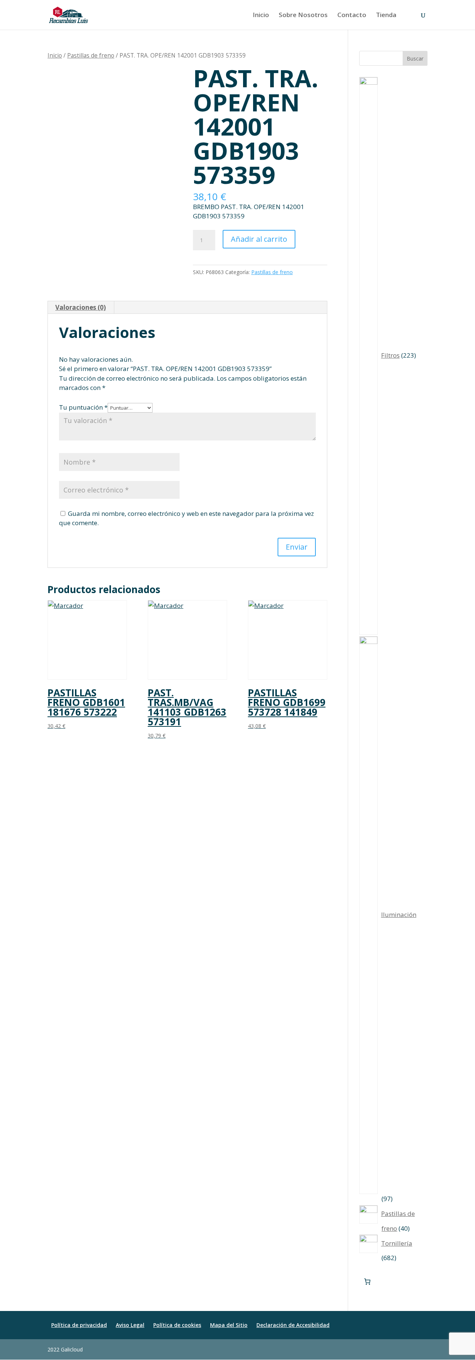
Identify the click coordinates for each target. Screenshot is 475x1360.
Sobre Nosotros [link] (303, 15)
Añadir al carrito (259, 239)
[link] (68, 14)
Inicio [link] (261, 15)
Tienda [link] (386, 15)
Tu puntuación (83, 407)
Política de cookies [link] (177, 1324)
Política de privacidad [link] (79, 1324)
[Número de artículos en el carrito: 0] (367, 1282)
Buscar (415, 58)
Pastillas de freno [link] (90, 55)
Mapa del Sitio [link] (229, 1324)
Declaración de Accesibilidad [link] (293, 1324)
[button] (424, 1349)
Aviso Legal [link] (130, 1324)
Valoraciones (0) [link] (80, 307)
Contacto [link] (351, 15)
